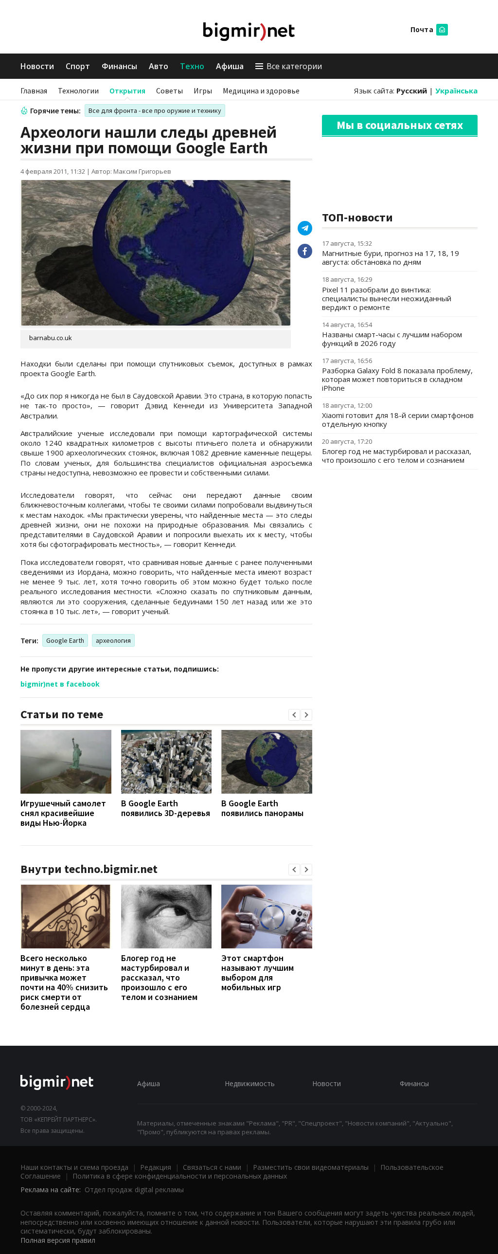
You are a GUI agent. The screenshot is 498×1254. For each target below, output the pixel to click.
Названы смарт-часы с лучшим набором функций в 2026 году (392, 338)
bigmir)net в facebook (60, 684)
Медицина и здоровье (261, 90)
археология (113, 640)
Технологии (78, 90)
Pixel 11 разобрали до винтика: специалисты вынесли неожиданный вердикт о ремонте (386, 298)
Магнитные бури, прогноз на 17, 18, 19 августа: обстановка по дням (390, 257)
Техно (192, 66)
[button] (294, 715)
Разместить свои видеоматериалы (311, 1167)
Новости (37, 66)
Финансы (119, 66)
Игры (203, 90)
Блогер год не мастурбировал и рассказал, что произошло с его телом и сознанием (159, 977)
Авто (158, 66)
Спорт (78, 66)
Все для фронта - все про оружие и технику (155, 110)
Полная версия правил (57, 1240)
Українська (456, 90)
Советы (169, 90)
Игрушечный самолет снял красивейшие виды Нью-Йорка (63, 813)
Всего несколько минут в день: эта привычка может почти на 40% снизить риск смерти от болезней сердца (64, 982)
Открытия (127, 90)
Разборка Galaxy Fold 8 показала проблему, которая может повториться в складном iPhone (397, 379)
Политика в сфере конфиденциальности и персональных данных (179, 1176)
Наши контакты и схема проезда (74, 1167)
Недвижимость (250, 1083)
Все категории (294, 66)
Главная (33, 90)
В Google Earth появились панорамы (262, 808)
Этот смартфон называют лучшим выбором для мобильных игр (257, 972)
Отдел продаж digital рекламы (134, 1189)
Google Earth (65, 640)
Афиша (230, 66)
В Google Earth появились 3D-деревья (165, 808)
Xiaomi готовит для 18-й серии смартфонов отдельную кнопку (398, 419)
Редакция (155, 1167)
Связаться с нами (212, 1167)
